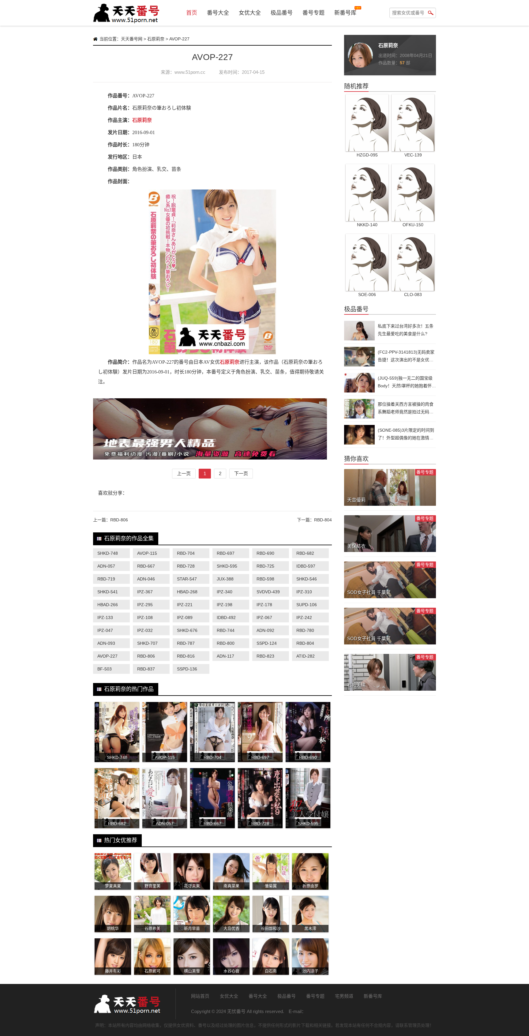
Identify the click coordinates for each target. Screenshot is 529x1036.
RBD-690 (265, 553)
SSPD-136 (187, 668)
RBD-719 (106, 578)
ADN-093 (106, 643)
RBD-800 (225, 643)
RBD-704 (186, 553)
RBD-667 (146, 566)
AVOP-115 (147, 553)
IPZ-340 (224, 591)
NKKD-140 (367, 224)
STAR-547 (187, 578)
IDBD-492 (226, 617)
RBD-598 (265, 578)
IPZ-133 (105, 617)
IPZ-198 (224, 604)
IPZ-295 (145, 604)
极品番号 (282, 13)
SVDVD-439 (268, 591)
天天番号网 (131, 38)
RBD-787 (186, 643)
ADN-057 (106, 566)
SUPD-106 (306, 604)
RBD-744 (225, 630)
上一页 (184, 473)
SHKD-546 (306, 578)
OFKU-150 (413, 224)
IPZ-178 (264, 604)
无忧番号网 (126, 1004)
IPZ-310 (304, 591)
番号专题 (313, 13)
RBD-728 (186, 566)
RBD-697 (225, 553)
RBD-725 (265, 566)
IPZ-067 (264, 617)
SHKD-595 (227, 566)
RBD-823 (265, 656)
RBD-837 (146, 668)
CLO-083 (413, 294)
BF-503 (104, 668)
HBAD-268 (187, 591)
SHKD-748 (107, 553)
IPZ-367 (145, 591)
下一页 (241, 473)
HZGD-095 (367, 154)
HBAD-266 (107, 604)
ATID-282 (305, 656)
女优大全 (250, 13)
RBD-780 (305, 630)
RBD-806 (119, 519)
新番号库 (345, 13)
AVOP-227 (107, 656)
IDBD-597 (305, 566)
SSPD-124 (267, 643)
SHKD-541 (107, 591)
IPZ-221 (185, 604)
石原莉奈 (155, 38)
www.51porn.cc (189, 72)
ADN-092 (265, 630)
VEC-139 (413, 154)
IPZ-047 (105, 630)
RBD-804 (323, 519)
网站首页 (200, 996)
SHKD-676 (187, 630)
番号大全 (218, 13)
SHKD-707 (147, 643)
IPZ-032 (145, 630)
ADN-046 (146, 578)
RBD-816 (186, 656)
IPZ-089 (185, 617)
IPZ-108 (145, 617)
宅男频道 (344, 996)
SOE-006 (367, 294)
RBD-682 (305, 553)
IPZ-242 (304, 617)
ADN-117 (225, 656)
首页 (191, 13)
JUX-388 (225, 578)
